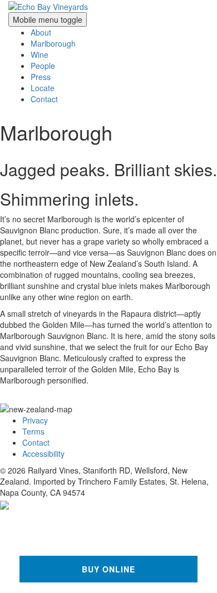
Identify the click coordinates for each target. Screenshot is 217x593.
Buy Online (109, 569)
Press (41, 76)
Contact (44, 98)
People (43, 65)
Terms (33, 431)
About (41, 32)
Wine (39, 54)
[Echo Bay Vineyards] (48, 5)
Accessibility (43, 453)
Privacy (35, 420)
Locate (43, 87)
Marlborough (53, 43)
